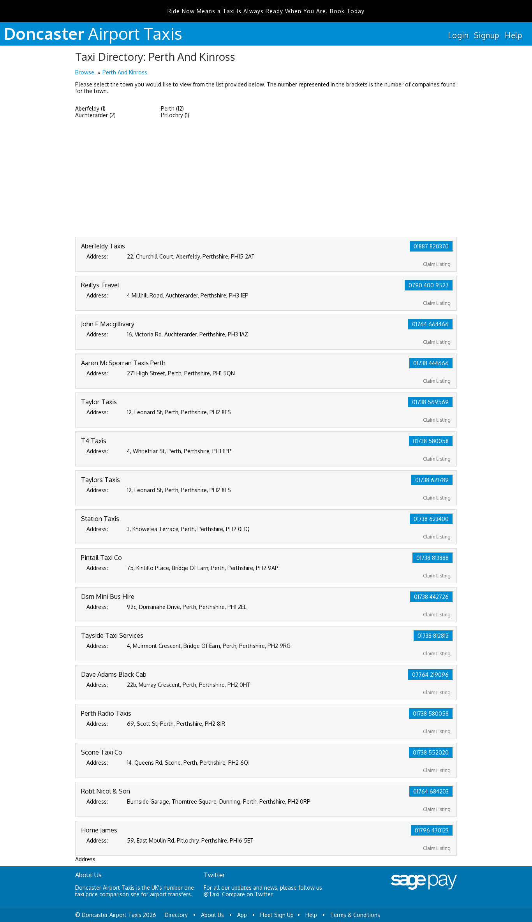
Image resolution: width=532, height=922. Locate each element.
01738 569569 (430, 402)
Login (458, 35)
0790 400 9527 (429, 285)
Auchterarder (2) (95, 115)
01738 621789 (432, 480)
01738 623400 (431, 519)
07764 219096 (430, 674)
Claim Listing (437, 264)
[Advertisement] (266, 178)
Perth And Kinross (124, 72)
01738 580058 (431, 441)
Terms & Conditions (355, 914)
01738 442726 (431, 596)
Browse (84, 72)
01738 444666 (431, 363)
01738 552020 (431, 752)
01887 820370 (431, 246)
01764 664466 (430, 324)
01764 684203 (431, 791)
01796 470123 (432, 830)
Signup (486, 35)
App (242, 914)
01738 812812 (433, 635)
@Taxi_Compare (224, 894)
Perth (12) (172, 108)
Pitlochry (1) (175, 115)
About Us (212, 914)
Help (513, 35)
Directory (176, 914)
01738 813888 (432, 557)
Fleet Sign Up (277, 914)
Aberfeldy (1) (90, 108)
